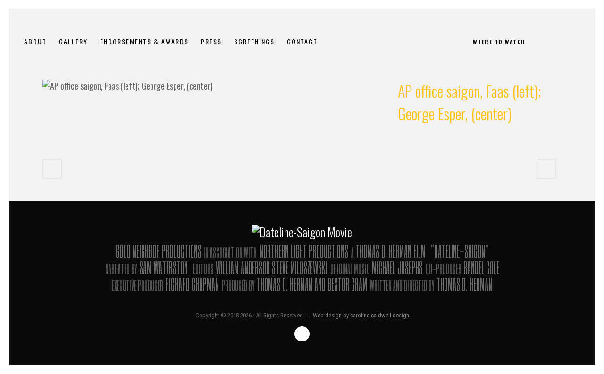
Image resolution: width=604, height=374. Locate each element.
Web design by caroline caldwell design (361, 315)
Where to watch (499, 42)
